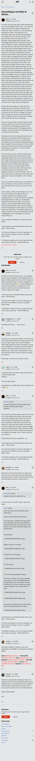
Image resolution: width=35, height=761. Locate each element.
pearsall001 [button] (8, 467)
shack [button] (7, 19)
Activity (3, 728)
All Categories (5, 724)
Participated (4, 738)
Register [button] (22, 262)
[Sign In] (32, 2)
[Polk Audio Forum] (17, 2)
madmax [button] (8, 367)
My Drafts (17, 735)
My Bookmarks (17, 731)
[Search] (29, 2)
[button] (33, 13)
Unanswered (17, 740)
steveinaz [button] (8, 641)
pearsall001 (7, 493)
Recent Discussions (6, 726)
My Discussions (5, 733)
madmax (6, 402)
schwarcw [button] (8, 674)
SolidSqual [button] (8, 333)
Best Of (3, 742)
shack (5, 508)
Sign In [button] (12, 262)
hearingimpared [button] (9, 319)
